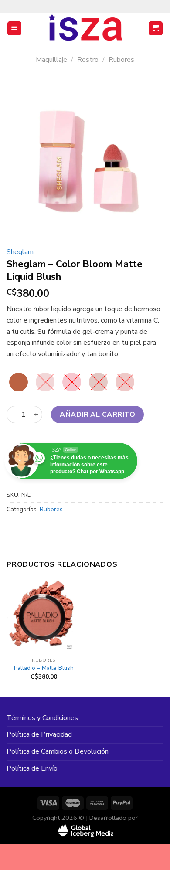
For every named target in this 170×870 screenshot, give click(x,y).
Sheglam (20, 252)
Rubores (121, 60)
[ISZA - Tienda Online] (85, 28)
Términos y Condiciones (42, 718)
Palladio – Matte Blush (44, 668)
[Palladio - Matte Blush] (44, 616)
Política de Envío (32, 768)
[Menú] (14, 28)
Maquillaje (51, 60)
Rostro (88, 60)
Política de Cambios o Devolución (58, 751)
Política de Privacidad (39, 734)
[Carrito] (156, 28)
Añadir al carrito (97, 414)
